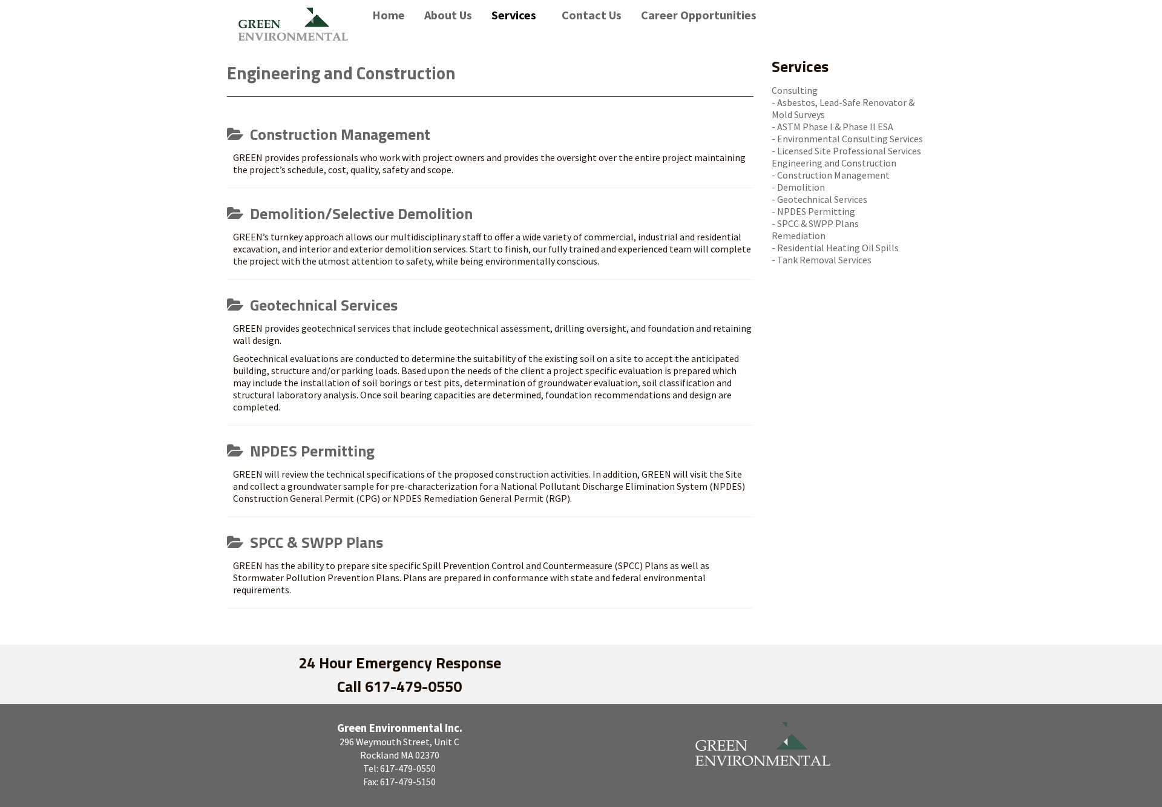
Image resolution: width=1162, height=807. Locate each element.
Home (388, 14)
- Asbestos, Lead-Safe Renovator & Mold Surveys (843, 108)
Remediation (799, 235)
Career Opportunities (699, 14)
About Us (448, 14)
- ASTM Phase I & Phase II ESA (832, 126)
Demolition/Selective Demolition (359, 213)
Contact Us (592, 14)
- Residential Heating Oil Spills (835, 248)
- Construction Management (831, 175)
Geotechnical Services (322, 305)
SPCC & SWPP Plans (314, 542)
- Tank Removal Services (822, 260)
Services (513, 14)
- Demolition (798, 187)
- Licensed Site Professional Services (846, 151)
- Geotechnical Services (819, 199)
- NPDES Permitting (813, 211)
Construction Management (338, 134)
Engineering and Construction (834, 163)
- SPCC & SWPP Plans (815, 223)
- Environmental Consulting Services (847, 139)
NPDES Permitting (310, 451)
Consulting (795, 90)
